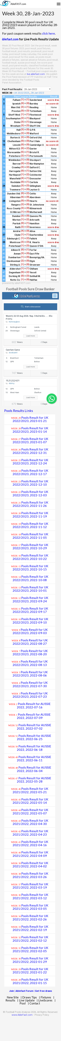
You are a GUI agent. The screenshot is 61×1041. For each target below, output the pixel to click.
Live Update (27, 1000)
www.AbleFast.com (22, 1014)
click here (48, 33)
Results (10, 1000)
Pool (23, 1003)
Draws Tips (29, 997)
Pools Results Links (18, 410)
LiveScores (45, 1000)
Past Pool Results (12, 89)
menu (58, 4)
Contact (35, 1003)
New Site (13, 997)
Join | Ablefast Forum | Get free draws (30, 990)
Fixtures (46, 997)
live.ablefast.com (14, 39)
